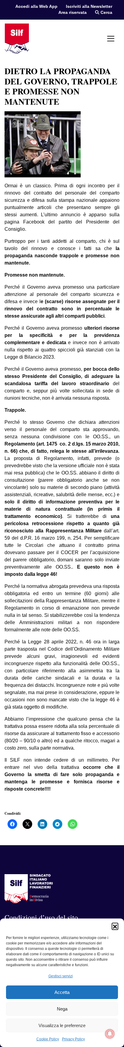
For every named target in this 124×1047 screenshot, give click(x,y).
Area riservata (72, 12)
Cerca (105, 12)
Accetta (62, 992)
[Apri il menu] (110, 39)
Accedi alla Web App (36, 6)
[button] (115, 926)
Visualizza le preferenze (62, 1025)
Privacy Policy (73, 1039)
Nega (62, 1008)
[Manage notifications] (110, 1034)
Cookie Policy (47, 1039)
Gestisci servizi (60, 976)
